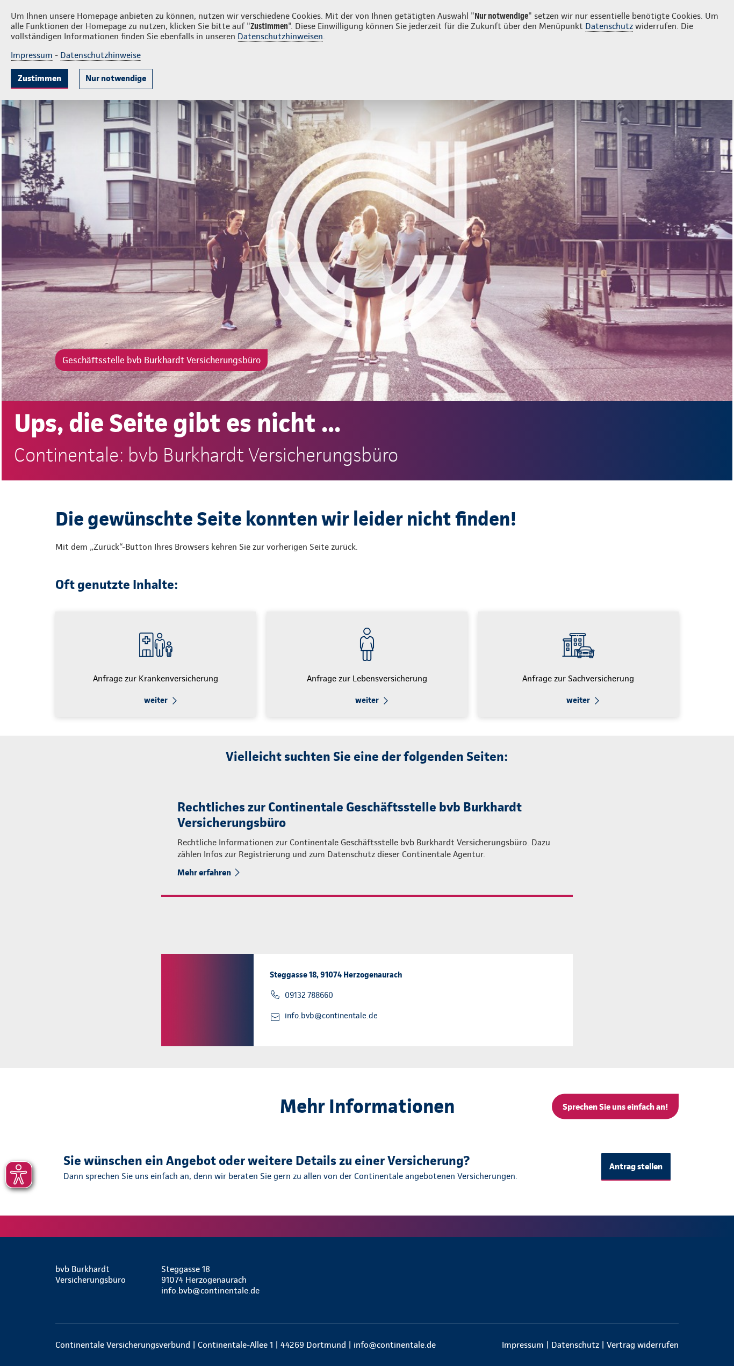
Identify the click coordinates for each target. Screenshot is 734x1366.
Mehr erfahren (204, 872)
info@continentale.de (395, 1345)
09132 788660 (309, 995)
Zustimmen (39, 78)
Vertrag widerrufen (643, 1345)
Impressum (32, 55)
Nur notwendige (115, 78)
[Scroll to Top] (680, 651)
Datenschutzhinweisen (280, 36)
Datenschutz (609, 26)
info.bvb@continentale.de (331, 1015)
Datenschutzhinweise (100, 55)
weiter (156, 700)
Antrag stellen (636, 1166)
